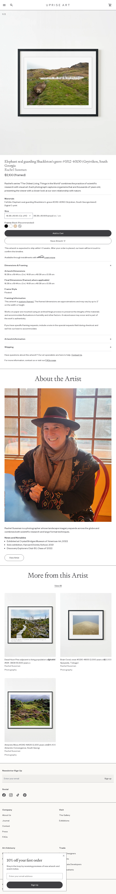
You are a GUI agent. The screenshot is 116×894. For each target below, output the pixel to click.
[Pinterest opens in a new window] (25, 795)
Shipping (9, 347)
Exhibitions (64, 820)
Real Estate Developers (70, 864)
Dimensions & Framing (16, 265)
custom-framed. (26, 301)
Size (7, 211)
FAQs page (50, 360)
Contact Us (76, 355)
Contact (6, 826)
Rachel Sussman (16, 169)
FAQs (5, 837)
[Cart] (110, 5)
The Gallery (64, 815)
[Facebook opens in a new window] (4, 795)
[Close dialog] (63, 855)
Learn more (49, 257)
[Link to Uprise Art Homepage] (58, 5)
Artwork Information (15, 339)
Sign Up (34, 885)
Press (5, 831)
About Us (6, 815)
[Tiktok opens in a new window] (18, 795)
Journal (5, 820)
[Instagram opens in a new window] (11, 795)
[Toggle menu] (4, 5)
